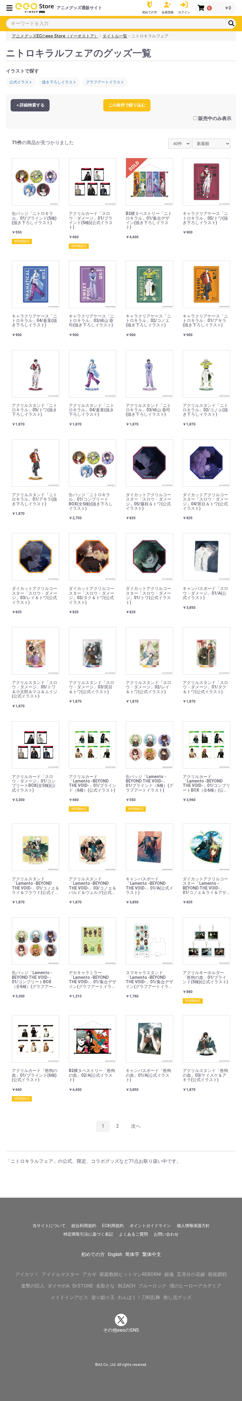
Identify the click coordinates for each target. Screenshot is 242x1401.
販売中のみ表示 (214, 118)
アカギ (89, 1274)
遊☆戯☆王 (103, 1297)
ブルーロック (152, 1286)
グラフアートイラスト (105, 82)
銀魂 (169, 1274)
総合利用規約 (83, 1225)
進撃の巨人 (33, 1286)
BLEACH (126, 1286)
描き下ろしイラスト (59, 82)
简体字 (132, 1254)
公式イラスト (20, 82)
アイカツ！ (27, 1274)
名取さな (105, 1286)
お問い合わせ (166, 1234)
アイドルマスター (60, 1274)
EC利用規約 (113, 1225)
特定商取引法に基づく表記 (88, 1234)
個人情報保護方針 (193, 1225)
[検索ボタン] (231, 23)
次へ (135, 1126)
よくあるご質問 (133, 1234)
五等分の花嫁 (191, 1274)
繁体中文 (151, 1254)
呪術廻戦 (217, 1274)
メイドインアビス (69, 1297)
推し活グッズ (177, 1297)
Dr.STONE (82, 1286)
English (115, 1254)
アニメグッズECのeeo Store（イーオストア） (55, 36)
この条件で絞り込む (126, 105)
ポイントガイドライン (150, 1225)
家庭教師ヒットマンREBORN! (130, 1274)
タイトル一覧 (114, 36)
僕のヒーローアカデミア (195, 1286)
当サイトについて (49, 1225)
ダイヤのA (58, 1286)
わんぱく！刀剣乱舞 (139, 1297)
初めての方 (93, 1254)
